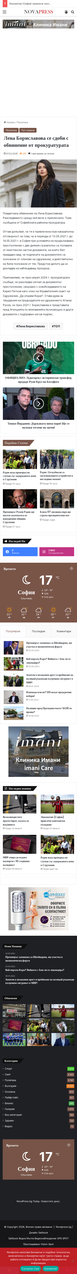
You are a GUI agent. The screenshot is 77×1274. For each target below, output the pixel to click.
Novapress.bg (63, 1226)
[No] (72, 1261)
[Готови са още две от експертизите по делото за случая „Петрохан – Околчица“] (62, 1025)
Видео (8, 1126)
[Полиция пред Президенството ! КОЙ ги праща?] (13, 713)
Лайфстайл (11, 1097)
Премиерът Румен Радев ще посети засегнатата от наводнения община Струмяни (18, 517)
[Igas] (38, 23)
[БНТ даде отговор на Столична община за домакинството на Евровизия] (14, 1010)
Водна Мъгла (27, 1238)
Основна (10, 1091)
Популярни (13, 631)
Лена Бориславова (31, 326)
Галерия (10, 1109)
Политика (22, 122)
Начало (10, 122)
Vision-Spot (47, 1244)
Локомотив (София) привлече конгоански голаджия (39, 3)
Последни (38, 631)
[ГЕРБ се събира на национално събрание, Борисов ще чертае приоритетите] (38, 1039)
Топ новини (28, 130)
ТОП (57, 326)
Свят (8, 1074)
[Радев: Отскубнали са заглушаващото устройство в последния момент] (57, 459)
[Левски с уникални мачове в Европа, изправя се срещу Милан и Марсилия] (14, 1039)
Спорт (8, 1068)
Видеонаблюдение (46, 1238)
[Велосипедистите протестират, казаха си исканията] (19, 804)
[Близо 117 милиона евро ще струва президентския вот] (57, 499)
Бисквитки (50, 1268)
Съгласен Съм (30, 1268)
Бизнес (9, 1103)
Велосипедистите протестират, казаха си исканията (16, 820)
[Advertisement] (38, 76)
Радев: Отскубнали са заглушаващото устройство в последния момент (56, 475)
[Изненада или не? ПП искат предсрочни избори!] (13, 697)
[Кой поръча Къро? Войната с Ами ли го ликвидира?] (13, 664)
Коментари (64, 631)
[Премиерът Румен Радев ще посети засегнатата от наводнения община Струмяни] (20, 499)
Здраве (9, 1120)
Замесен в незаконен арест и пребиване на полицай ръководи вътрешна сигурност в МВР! (49, 678)
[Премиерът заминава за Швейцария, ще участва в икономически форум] (13, 648)
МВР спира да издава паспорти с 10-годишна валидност (16, 861)
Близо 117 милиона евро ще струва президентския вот (55, 513)
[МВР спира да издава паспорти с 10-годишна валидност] (19, 844)
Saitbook (43, 1232)
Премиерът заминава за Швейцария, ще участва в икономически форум (49, 644)
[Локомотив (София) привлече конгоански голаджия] (57, 804)
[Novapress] (38, 12)
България (10, 1086)
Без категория (13, 1114)
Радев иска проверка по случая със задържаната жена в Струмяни (19, 476)
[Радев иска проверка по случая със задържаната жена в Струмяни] (20, 459)
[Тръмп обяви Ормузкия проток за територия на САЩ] (62, 1039)
